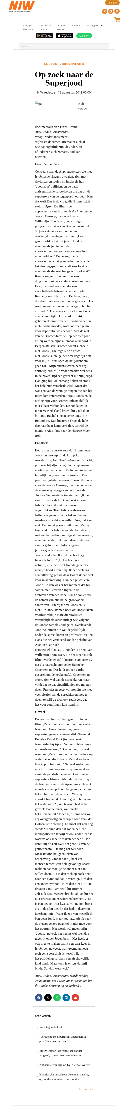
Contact (44, 29)
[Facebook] (111, 11)
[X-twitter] (104, 11)
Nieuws (44, 25)
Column (76, 25)
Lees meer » (85, 1089)
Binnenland (73, 63)
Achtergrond (93, 25)
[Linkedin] (117, 11)
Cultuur (52, 63)
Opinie (61, 25)
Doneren (60, 29)
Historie (26, 29)
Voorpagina (27, 25)
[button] (38, 997)
